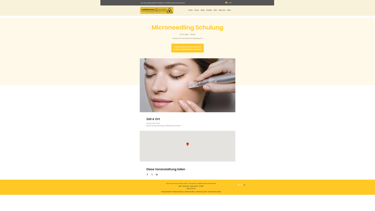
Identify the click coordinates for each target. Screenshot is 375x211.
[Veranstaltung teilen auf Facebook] (147, 174)
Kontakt (201, 186)
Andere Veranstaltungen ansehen (187, 49)
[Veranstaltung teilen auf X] (152, 174)
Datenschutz (194, 186)
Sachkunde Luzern (201, 191)
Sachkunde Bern (190, 191)
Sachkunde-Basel (166, 191)
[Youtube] (244, 185)
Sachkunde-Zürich (178, 191)
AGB (180, 186)
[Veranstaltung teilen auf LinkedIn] (157, 174)
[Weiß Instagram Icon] (238, 185)
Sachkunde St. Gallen (214, 191)
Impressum (185, 186)
